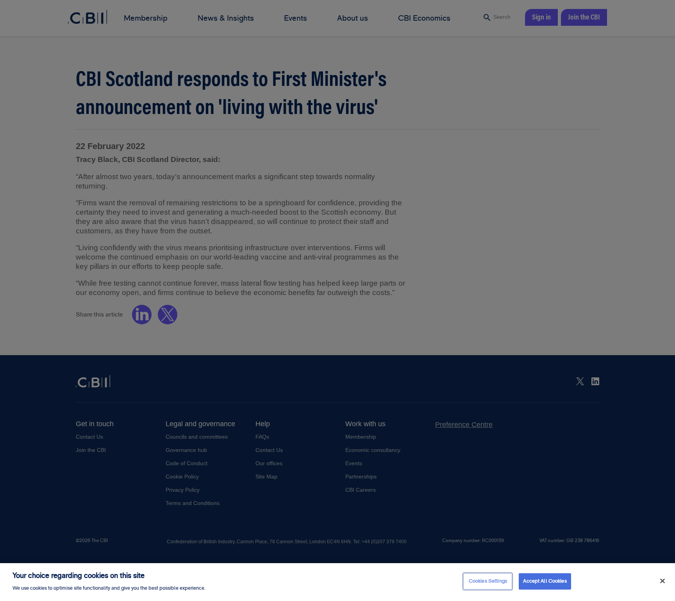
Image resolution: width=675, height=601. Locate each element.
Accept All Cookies (544, 581)
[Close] (662, 581)
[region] (337, 582)
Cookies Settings (488, 581)
